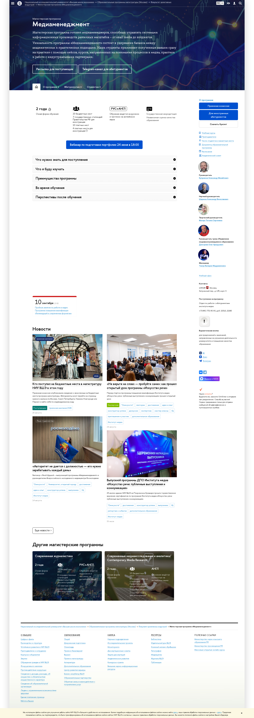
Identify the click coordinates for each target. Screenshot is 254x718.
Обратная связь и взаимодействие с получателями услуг (79, 683)
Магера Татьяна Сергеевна (210, 220)
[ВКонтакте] (201, 372)
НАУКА (111, 635)
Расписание (207, 151)
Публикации (156, 662)
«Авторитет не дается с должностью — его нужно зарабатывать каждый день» (66, 468)
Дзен (205, 357)
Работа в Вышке (27, 701)
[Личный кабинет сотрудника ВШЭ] (234, 3)
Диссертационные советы (119, 651)
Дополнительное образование (77, 666)
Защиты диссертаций (116, 654)
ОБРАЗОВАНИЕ (72, 635)
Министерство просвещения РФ (208, 646)
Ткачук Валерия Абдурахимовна (212, 266)
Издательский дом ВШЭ (161, 643)
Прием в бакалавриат (73, 651)
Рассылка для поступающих (54, 69)
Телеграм (207, 361)
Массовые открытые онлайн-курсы (209, 650)
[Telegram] (205, 372)
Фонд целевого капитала (31, 666)
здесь (175, 712)
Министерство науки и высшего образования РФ (208, 640)
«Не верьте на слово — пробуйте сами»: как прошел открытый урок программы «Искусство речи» (142, 386)
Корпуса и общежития (30, 654)
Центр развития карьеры (74, 670)
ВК (204, 353)
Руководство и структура (31, 643)
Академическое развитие (118, 658)
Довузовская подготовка (74, 643)
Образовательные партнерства (77, 678)
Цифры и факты (27, 639)
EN (222, 3)
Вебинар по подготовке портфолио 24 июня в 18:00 (104, 145)
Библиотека (156, 639)
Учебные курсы (208, 133)
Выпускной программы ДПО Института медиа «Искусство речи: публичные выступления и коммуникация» (137, 484)
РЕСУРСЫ (156, 635)
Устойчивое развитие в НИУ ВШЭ (35, 647)
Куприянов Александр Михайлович (213, 178)
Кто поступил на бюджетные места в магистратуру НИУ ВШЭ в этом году (66, 386)
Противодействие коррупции (33, 670)
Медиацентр (156, 654)
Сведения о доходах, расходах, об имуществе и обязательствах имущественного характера (35, 677)
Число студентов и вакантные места (218, 140)
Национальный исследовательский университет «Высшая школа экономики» (53, 626)
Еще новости (42, 530)
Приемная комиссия (218, 105)
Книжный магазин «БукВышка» (163, 647)
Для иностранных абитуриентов (218, 115)
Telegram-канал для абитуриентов (105, 69)
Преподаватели (209, 136)
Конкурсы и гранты (116, 662)
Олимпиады (69, 647)
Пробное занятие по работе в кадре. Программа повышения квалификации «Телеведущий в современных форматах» (53, 310)
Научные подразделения (118, 639)
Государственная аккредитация (162, 113)
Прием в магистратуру (73, 658)
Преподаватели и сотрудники (33, 651)
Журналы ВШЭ (157, 658)
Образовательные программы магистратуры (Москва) (112, 626)
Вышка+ (67, 654)
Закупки (24, 658)
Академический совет (211, 155)
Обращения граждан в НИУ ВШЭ (35, 662)
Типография (156, 651)
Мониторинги (113, 647)
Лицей (67, 639)
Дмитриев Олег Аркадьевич (211, 244)
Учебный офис (205, 275)
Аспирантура (69, 662)
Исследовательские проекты (120, 643)
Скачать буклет (218, 124)
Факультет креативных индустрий (153, 626)
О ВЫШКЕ (26, 635)
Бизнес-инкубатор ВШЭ (74, 674)
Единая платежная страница (32, 697)
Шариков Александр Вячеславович (213, 199)
